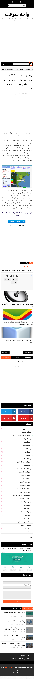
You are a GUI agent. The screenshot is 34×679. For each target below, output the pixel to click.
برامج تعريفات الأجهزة (24, 502)
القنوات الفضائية (26, 432)
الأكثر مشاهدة (17, 608)
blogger (6, 358)
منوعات (29, 532)
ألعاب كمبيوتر (27, 429)
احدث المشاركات (28, 608)
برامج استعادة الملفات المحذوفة (21, 435)
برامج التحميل (27, 442)
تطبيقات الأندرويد (26, 525)
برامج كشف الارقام (25, 512)
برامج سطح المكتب (25, 508)
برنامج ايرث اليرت (23, 190)
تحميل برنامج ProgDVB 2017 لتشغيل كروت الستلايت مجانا (17, 305)
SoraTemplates (8, 667)
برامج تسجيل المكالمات (24, 488)
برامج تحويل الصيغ (25, 485)
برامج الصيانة (27, 459)
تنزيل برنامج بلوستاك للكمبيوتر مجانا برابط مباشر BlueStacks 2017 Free (18, 323)
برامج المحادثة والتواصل (24, 462)
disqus (17, 358)
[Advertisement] (17, 42)
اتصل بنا (23, 655)
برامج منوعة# (24, 263)
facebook (28, 358)
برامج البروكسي (26, 439)
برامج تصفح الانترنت (25, 492)
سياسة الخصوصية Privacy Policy (22, 659)
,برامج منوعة (15, 94)
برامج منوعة (24, 73)
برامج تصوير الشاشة (25, 498)
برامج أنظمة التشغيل (25, 472)
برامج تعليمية (27, 505)
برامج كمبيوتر (27, 515)
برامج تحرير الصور (25, 478)
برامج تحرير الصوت (25, 475)
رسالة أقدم (5, 352)
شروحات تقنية (27, 528)
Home (30, 73)
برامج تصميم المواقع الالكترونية (22, 495)
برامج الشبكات (27, 455)
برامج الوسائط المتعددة (24, 469)
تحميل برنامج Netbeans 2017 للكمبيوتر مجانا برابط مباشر (17, 341)
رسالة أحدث (27, 352)
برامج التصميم (27, 449)
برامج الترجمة (27, 445)
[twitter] (16, 1)
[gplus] (13, 1)
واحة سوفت (17, 14)
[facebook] (20, 1)
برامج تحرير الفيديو (25, 482)
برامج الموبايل (27, 465)
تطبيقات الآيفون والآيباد (24, 522)
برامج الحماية (27, 452)
